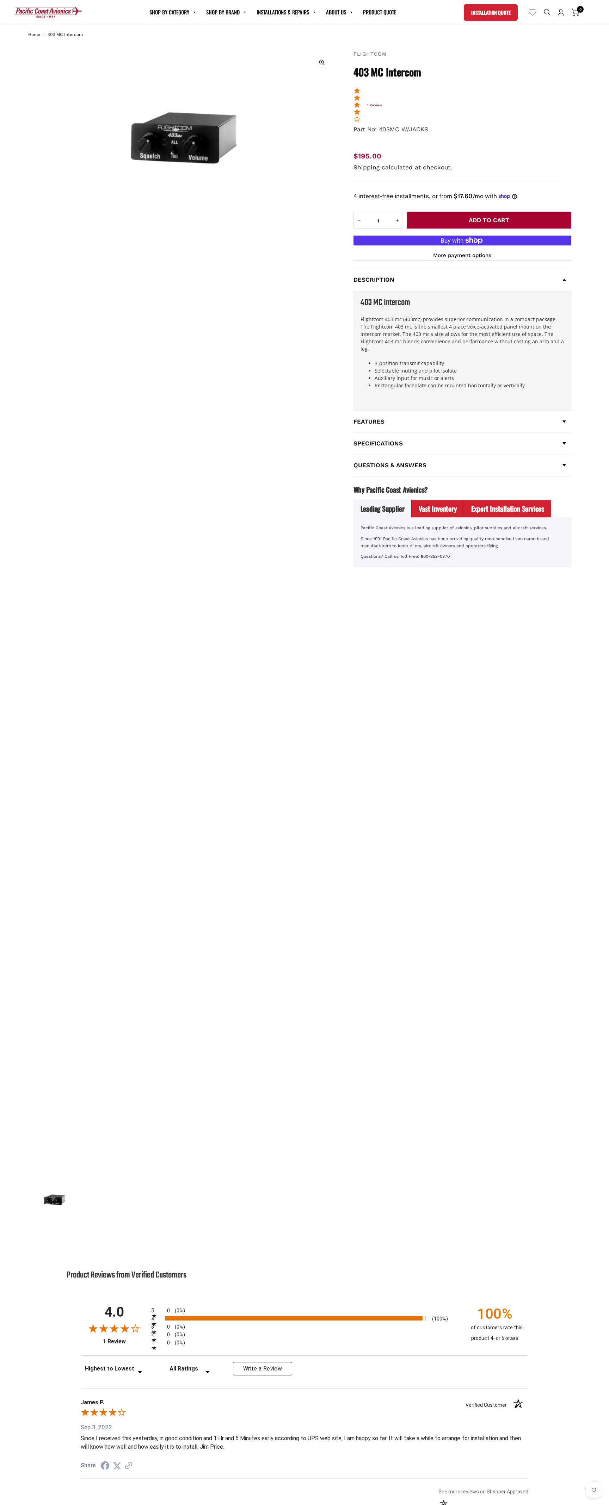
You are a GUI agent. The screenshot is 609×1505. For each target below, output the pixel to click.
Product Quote (379, 12)
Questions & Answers (389, 465)
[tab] (382, 508)
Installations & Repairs (283, 12)
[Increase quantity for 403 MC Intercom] (397, 220)
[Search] (547, 12)
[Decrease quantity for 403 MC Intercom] (359, 220)
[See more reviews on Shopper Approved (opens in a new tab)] (129, 1465)
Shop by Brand (223, 12)
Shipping (366, 167)
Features (369, 421)
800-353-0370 (435, 556)
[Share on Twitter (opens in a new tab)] (117, 1465)
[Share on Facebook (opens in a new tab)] (105, 1465)
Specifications (378, 443)
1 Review (374, 105)
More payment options (462, 255)
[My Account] (561, 12)
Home (34, 34)
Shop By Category (169, 12)
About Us (336, 12)
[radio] (304, 1310)
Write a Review (262, 1368)
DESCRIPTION (373, 279)
